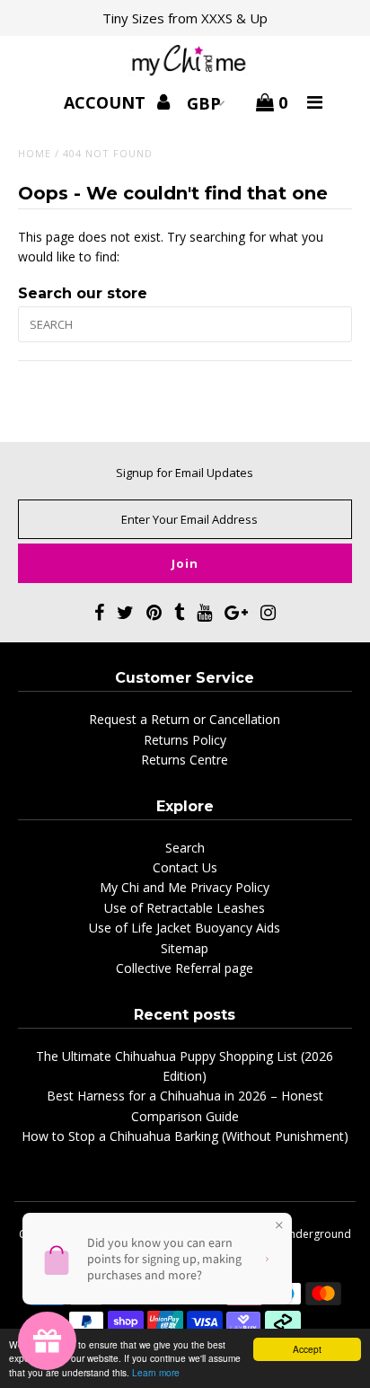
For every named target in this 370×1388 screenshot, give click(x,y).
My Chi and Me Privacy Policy (184, 887)
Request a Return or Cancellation (184, 719)
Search (185, 847)
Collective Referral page (184, 968)
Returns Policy (185, 739)
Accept (307, 1349)
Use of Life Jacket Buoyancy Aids (184, 927)
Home (34, 153)
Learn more (156, 1372)
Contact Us (185, 867)
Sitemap (184, 948)
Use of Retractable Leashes (184, 907)
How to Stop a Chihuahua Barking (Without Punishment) (185, 1136)
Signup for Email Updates (184, 472)
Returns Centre (184, 759)
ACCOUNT (107, 102)
